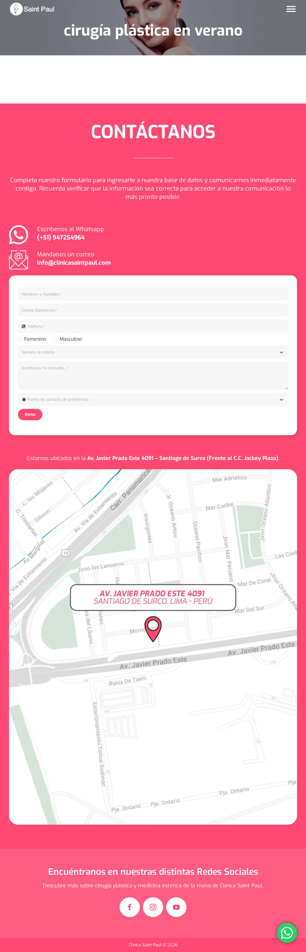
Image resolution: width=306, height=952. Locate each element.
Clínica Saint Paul (146, 945)
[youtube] (176, 907)
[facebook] (130, 907)
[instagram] (153, 907)
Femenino (35, 339)
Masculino (71, 339)
